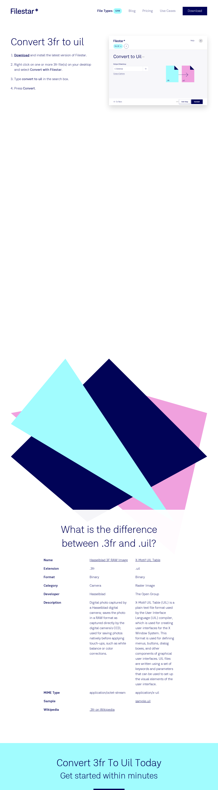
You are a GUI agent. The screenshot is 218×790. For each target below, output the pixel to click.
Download (21, 55)
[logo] (24, 11)
